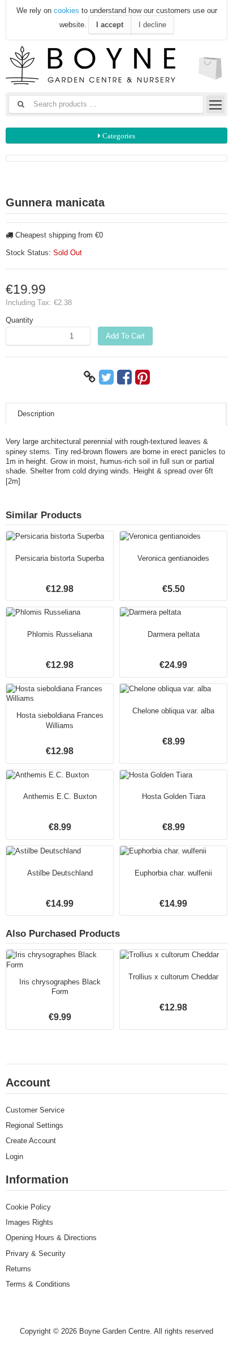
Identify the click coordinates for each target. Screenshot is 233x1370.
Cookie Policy (28, 1207)
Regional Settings (34, 1125)
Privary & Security (36, 1253)
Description (36, 413)
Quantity (19, 320)
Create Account (31, 1140)
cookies (66, 10)
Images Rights (29, 1222)
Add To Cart (125, 336)
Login (14, 1156)
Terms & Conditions (38, 1284)
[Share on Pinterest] (142, 377)
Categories (118, 135)
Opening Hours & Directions (51, 1237)
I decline (152, 24)
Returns (18, 1269)
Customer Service (35, 1110)
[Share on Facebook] (124, 377)
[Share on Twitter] (106, 377)
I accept (109, 24)
